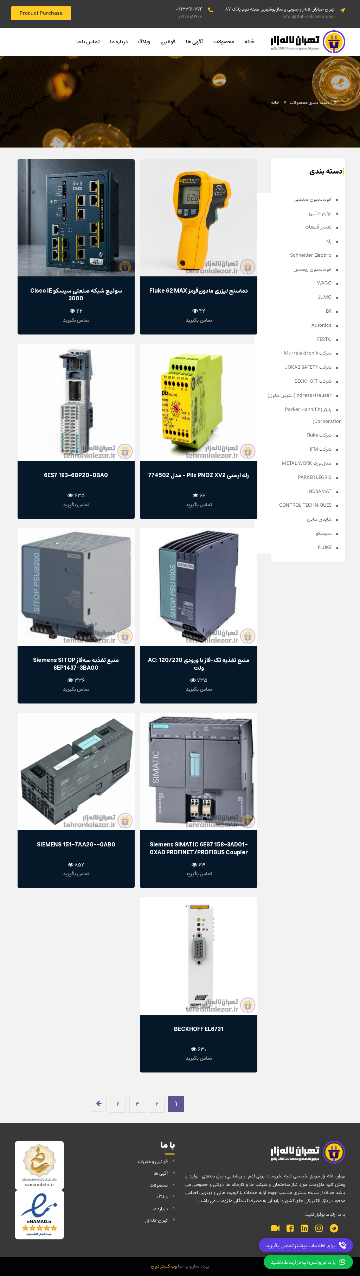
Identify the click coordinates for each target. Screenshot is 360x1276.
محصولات (223, 41)
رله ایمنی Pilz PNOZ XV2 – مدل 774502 (198, 475)
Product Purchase (41, 13)
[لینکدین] (304, 1229)
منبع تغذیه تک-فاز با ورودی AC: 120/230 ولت (198, 664)
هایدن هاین (320, 519)
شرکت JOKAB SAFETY (309, 367)
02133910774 (189, 9)
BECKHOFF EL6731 (199, 1029)
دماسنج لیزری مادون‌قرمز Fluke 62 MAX (198, 291)
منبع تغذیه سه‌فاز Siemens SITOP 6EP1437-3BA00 (76, 664)
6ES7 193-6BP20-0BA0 (76, 475)
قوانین (168, 41)
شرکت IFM (321, 449)
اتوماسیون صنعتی (313, 199)
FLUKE (325, 547)
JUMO (325, 297)
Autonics (322, 325)
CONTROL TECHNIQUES (306, 505)
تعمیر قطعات (319, 227)
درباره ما (119, 41)
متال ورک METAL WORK (307, 463)
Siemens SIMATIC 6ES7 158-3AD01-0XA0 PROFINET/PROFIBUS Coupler (199, 848)
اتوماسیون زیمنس (313, 269)
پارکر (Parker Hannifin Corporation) (313, 415)
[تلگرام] (334, 1229)
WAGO (325, 283)
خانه (250, 41)
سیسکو (324, 533)
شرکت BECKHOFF (314, 381)
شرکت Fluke (320, 435)
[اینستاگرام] (319, 1229)
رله (329, 241)
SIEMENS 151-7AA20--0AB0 (76, 845)
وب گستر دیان (164, 1266)
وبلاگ (144, 41)
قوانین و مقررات (153, 1162)
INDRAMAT (320, 491)
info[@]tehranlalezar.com (309, 17)
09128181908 (190, 17)
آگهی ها (194, 41)
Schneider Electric (311, 255)
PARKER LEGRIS (315, 477)
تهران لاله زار (156, 1220)
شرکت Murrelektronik (308, 353)
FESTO (325, 339)
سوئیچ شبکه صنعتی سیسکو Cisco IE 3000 (76, 295)
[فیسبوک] (290, 1229)
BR (329, 311)
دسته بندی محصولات (309, 103)
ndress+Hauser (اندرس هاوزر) (300, 395)
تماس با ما (87, 41)
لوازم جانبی (321, 213)
